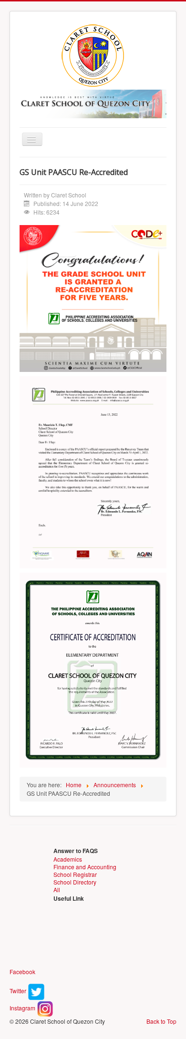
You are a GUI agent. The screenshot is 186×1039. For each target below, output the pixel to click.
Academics (67, 859)
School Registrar (75, 874)
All (56, 889)
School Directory (74, 882)
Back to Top (161, 1021)
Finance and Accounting (84, 867)
